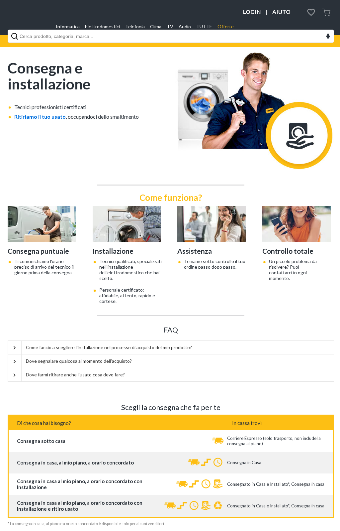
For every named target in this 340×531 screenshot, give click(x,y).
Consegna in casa (307, 484)
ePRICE (27, 18)
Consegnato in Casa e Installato (257, 484)
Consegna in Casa (244, 462)
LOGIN (252, 11)
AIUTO (281, 11)
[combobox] (171, 36)
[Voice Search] (328, 37)
